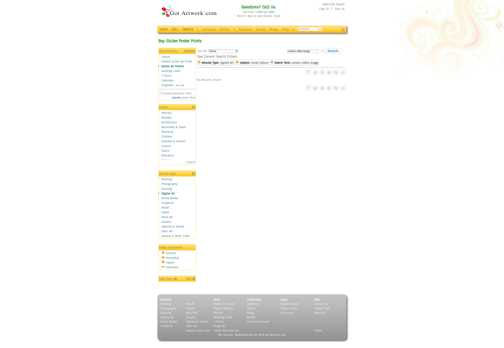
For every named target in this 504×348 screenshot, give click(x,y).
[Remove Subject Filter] (237, 63)
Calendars (167, 80)
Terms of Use (289, 308)
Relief (165, 208)
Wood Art (167, 217)
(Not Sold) (180, 85)
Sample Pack (322, 308)
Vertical (171, 253)
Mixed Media (169, 198)
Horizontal (172, 258)
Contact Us (321, 304)
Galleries (209, 29)
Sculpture (167, 203)
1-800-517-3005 (265, 12)
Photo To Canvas (224, 304)
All (193, 107)
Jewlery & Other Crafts (175, 236)
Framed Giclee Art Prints (176, 61)
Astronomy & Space (173, 127)
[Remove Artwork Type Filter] (199, 63)
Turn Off (190, 279)
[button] (333, 51)
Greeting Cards (170, 71)
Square (170, 262)
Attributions (287, 313)
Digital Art (168, 193)
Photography (169, 184)
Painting (166, 179)
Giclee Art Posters (172, 66)
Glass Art (167, 231)
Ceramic (166, 222)
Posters (218, 313)
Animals (166, 118)
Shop (217, 300)
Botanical (167, 132)
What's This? (188, 97)
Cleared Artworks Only (177, 93)
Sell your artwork (258, 322)
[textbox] (303, 51)
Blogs (273, 29)
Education (167, 155)
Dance (165, 151)
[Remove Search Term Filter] (271, 63)
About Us (319, 313)
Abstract (166, 113)
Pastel (165, 212)
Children (166, 136)
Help (285, 29)
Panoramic (172, 267)
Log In (324, 8)
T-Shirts (166, 76)
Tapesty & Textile (197, 322)
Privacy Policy (289, 304)
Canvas (165, 57)
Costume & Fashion (173, 141)
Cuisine (166, 146)
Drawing (166, 189)
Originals (167, 85)
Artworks (245, 29)
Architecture (169, 122)
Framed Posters (223, 308)
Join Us (340, 8)
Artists (225, 29)
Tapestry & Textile (172, 226)
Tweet (318, 330)
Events (261, 29)
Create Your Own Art (226, 330)
